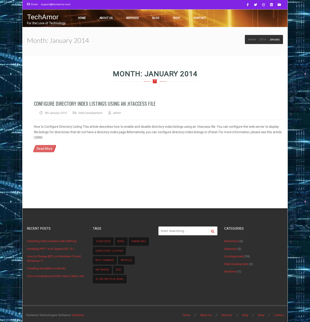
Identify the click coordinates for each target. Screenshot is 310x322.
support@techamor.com (56, 4)
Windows (230, 271)
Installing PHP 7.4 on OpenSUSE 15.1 (50, 249)
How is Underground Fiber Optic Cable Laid (55, 276)
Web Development (90, 113)
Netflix (126, 260)
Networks (230, 249)
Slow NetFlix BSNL (110, 279)
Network (102, 269)
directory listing (109, 250)
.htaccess (103, 241)
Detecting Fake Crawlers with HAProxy (52, 241)
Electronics (231, 241)
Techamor (77, 315)
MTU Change (105, 260)
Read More (44, 148)
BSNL (121, 241)
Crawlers (138, 241)
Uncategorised (234, 256)
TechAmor (43, 17)
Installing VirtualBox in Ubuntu (46, 268)
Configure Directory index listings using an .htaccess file (95, 103)
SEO (118, 269)
